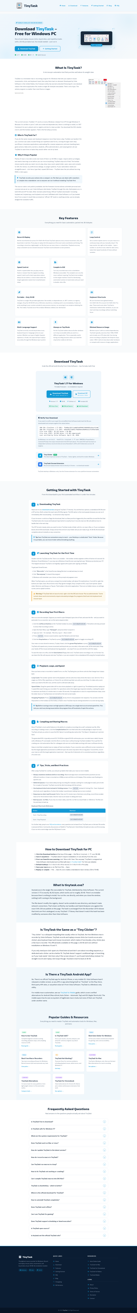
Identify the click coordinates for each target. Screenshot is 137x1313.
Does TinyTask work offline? (41, 1207)
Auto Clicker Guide (95, 1261)
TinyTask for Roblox (96, 1271)
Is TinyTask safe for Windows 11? (43, 1129)
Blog (110, 5)
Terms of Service (95, 1291)
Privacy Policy (94, 1288)
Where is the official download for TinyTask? (47, 1193)
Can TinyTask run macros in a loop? (44, 1164)
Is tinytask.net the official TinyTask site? (46, 1235)
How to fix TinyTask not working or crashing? (47, 1171)
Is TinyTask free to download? (42, 1122)
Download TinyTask (27, 49)
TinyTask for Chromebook (97, 1268)
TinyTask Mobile (95, 1275)
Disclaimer (93, 1295)
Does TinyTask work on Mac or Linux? (45, 1143)
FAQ (118, 5)
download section (48, 509)
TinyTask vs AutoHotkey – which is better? (46, 1186)
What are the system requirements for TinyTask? (49, 1136)
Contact (92, 1298)
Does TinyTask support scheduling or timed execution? (51, 1221)
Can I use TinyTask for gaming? (42, 1214)
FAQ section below (55, 824)
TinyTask (31, 6)
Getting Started (98, 5)
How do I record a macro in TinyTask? (44, 1157)
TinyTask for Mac (95, 1264)
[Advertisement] (48, 107)
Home (63, 5)
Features (85, 5)
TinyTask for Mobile (68, 992)
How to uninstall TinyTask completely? (45, 1200)
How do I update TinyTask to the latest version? (48, 1150)
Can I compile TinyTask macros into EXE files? (47, 1178)
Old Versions (59, 1285)
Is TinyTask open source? (40, 1228)
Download (73, 5)
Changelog (58, 1282)
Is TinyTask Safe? (76, 862)
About (92, 1284)
